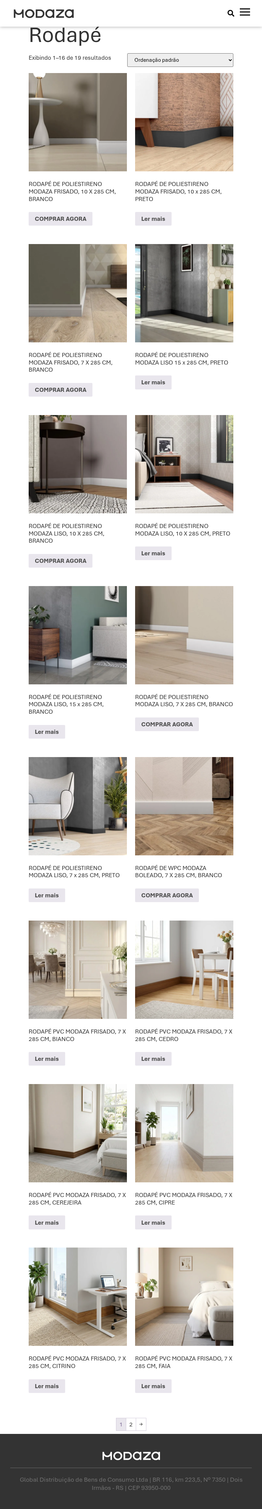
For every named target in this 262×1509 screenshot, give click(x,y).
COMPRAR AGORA (60, 219)
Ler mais (153, 219)
